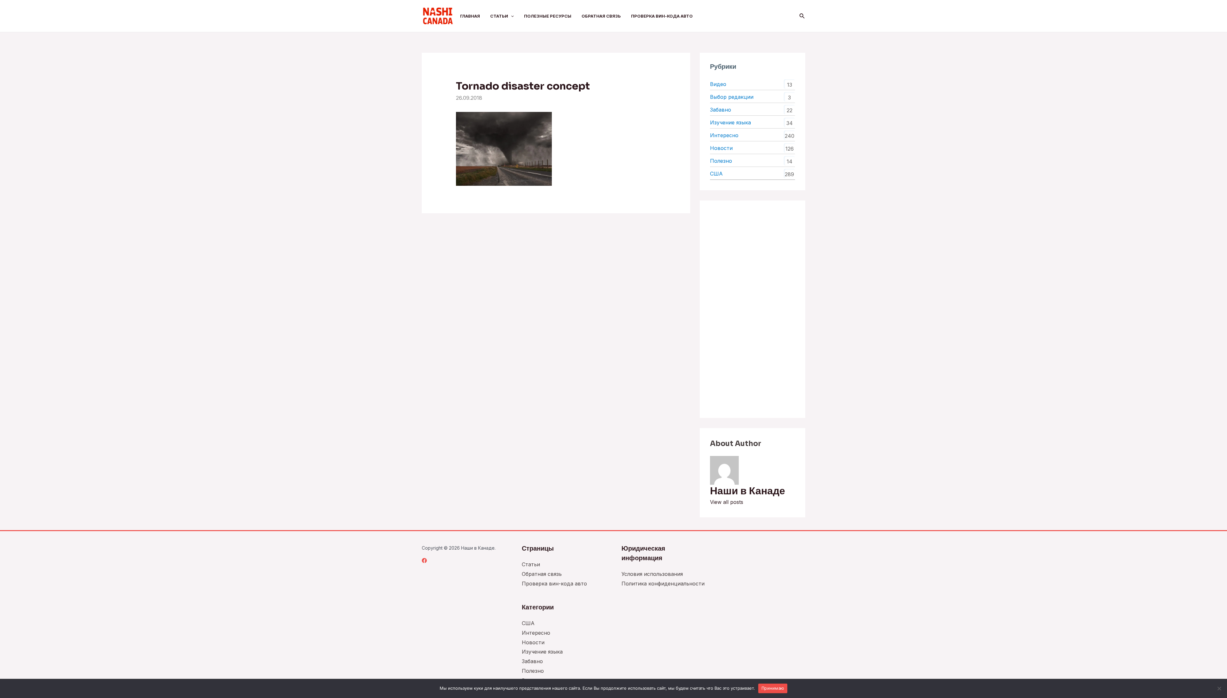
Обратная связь (601, 16)
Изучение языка (730, 122)
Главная (470, 16)
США (716, 173)
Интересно (724, 135)
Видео (718, 84)
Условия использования (652, 574)
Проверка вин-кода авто (662, 16)
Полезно (721, 161)
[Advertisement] (752, 309)
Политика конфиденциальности (663, 583)
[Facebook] (424, 560)
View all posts (726, 502)
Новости (721, 148)
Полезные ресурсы (547, 16)
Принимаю (772, 688)
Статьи (499, 16)
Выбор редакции (731, 97)
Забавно (720, 109)
